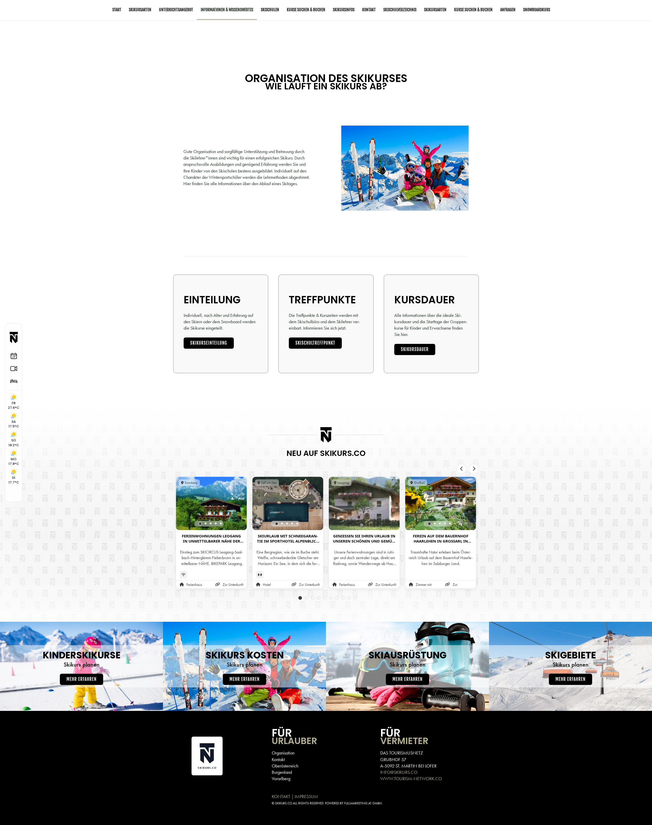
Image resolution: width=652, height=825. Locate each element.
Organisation (283, 753)
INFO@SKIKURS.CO (398, 772)
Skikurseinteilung (208, 343)
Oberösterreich (285, 766)
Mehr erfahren (81, 679)
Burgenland (282, 772)
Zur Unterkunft (233, 584)
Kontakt (278, 759)
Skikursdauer (415, 349)
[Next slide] (474, 469)
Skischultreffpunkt (315, 343)
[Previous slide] (461, 469)
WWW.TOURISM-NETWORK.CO (411, 778)
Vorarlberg (281, 778)
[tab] (200, 523)
